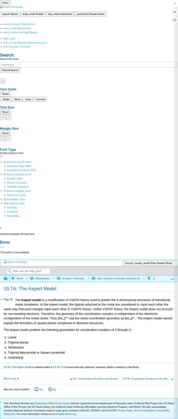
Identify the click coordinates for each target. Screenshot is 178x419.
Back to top (10, 378)
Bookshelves (42, 278)
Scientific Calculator (18, 186)
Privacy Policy (125, 410)
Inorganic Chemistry (73, 278)
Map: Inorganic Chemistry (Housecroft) (118, 278)
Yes (41, 389)
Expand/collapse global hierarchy (7, 278)
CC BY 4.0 (59, 367)
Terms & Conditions (144, 410)
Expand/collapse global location (173, 277)
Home (20, 278)
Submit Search (10, 70)
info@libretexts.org (65, 414)
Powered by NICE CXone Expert (53, 403)
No (54, 389)
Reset (5, 93)
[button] (12, 211)
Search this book (9, 59)
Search (9, 271)
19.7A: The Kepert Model (18, 367)
